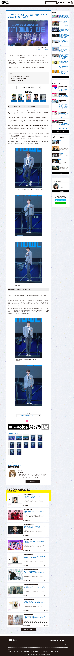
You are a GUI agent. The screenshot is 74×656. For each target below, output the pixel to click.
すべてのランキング (60, 131)
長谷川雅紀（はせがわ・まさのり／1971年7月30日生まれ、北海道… (63, 162)
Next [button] (66, 186)
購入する (13, 101)
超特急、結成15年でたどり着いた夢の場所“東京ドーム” (35, 512)
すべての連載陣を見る (60, 191)
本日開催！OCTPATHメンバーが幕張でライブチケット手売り (34, 542)
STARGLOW (61, 153)
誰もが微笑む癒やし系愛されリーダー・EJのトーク (21, 80)
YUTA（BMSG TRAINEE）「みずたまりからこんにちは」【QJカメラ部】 (35, 497)
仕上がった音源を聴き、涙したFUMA (18, 78)
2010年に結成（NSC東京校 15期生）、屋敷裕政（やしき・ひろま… (63, 149)
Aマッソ (60, 140)
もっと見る (60, 173)
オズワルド (61, 166)
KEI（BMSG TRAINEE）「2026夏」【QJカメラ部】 (64, 96)
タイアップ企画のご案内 (24, 651)
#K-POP (21, 462)
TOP (8, 635)
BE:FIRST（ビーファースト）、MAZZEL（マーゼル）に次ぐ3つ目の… (63, 155)
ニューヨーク (61, 146)
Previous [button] (53, 186)
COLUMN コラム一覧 (14, 635)
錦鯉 (60, 159)
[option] (60, 186)
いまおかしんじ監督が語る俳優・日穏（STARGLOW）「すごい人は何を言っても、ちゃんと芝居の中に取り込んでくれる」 (34, 601)
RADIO (35, 649)
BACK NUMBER (47, 649)
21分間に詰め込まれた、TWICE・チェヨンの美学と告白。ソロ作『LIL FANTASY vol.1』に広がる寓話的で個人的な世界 (35, 616)
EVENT (56, 649)
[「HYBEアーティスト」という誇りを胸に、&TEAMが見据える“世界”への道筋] (11, 438)
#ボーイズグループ (16, 462)
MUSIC (23, 649)
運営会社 (51, 651)
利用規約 (56, 651)
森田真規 (46, 49)
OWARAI (19, 649)
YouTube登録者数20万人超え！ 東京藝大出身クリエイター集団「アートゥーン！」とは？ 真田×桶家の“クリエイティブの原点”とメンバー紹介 (63, 105)
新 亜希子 (39, 49)
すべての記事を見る (28, 629)
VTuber (31, 649)
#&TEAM (10, 462)
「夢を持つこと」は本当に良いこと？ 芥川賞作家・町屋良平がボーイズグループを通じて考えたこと (34, 586)
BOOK (38, 649)
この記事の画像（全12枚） (13, 433)
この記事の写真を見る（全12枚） (28, 87)
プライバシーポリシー (43, 651)
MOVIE (27, 649)
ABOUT (9, 651)
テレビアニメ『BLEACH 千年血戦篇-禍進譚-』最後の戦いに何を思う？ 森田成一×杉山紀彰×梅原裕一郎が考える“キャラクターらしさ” (64, 126)
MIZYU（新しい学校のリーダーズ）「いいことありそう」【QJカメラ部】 (63, 89)
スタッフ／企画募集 (34, 651)
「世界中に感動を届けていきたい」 (18, 82)
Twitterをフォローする (61, 200)
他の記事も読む (33, 481)
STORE (52, 649)
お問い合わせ (15, 651)
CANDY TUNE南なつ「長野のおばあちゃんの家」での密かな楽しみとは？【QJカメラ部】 (63, 115)
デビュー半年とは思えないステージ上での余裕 (20, 76)
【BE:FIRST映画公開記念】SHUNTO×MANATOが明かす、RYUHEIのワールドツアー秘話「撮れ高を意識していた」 (34, 571)
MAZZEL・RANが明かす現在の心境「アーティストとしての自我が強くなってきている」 (34, 527)
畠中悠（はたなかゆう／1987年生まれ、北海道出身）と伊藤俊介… (63, 168)
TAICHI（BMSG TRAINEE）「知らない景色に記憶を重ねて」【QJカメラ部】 (34, 556)
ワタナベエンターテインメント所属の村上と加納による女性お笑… (63, 142)
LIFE (42, 649)
